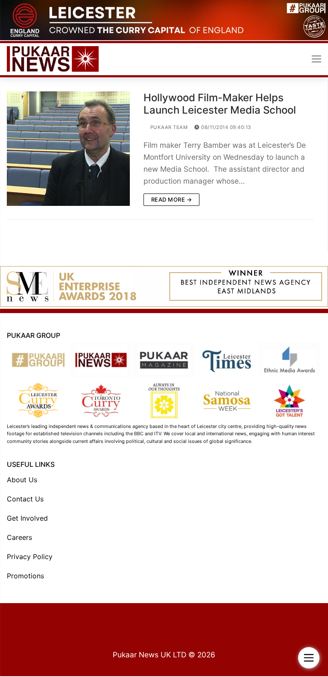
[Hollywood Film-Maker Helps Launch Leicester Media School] (68, 148)
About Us (22, 479)
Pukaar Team (168, 127)
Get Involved (27, 518)
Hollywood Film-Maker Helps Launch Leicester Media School (220, 103)
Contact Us (25, 499)
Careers (19, 537)
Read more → (171, 199)
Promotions (25, 575)
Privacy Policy (30, 556)
